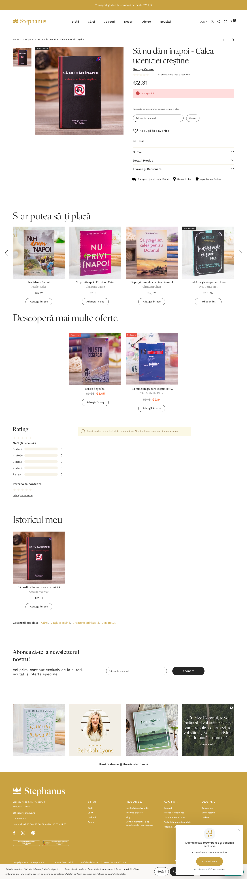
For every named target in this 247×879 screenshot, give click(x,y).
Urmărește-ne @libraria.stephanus (123, 764)
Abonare (193, 118)
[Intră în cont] (212, 21)
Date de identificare (113, 862)
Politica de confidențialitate (111, 874)
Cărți (44, 622)
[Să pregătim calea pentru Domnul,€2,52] (152, 253)
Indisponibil (208, 301)
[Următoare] (231, 40)
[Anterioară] (225, 40)
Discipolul (108, 622)
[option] (95, 371)
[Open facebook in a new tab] (13, 832)
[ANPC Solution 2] (55, 843)
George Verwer (143, 69)
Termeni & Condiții (62, 862)
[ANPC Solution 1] (27, 843)
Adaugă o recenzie (23, 495)
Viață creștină (60, 622)
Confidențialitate (87, 862)
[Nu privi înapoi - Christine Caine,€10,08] (95, 253)
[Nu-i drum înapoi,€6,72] (39, 253)
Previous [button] (6, 253)
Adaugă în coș (39, 301)
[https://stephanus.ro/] (33, 22)
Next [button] (240, 253)
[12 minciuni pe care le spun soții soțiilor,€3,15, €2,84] (152, 359)
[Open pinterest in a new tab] (33, 832)
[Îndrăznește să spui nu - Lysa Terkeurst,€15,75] (208, 253)
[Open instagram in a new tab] (23, 832)
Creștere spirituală (86, 622)
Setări (161, 871)
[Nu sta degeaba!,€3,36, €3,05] (95, 359)
